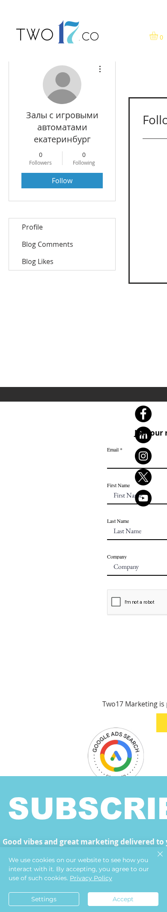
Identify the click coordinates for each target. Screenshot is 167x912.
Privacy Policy (91, 878)
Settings (44, 899)
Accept (123, 899)
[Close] (155, 859)
